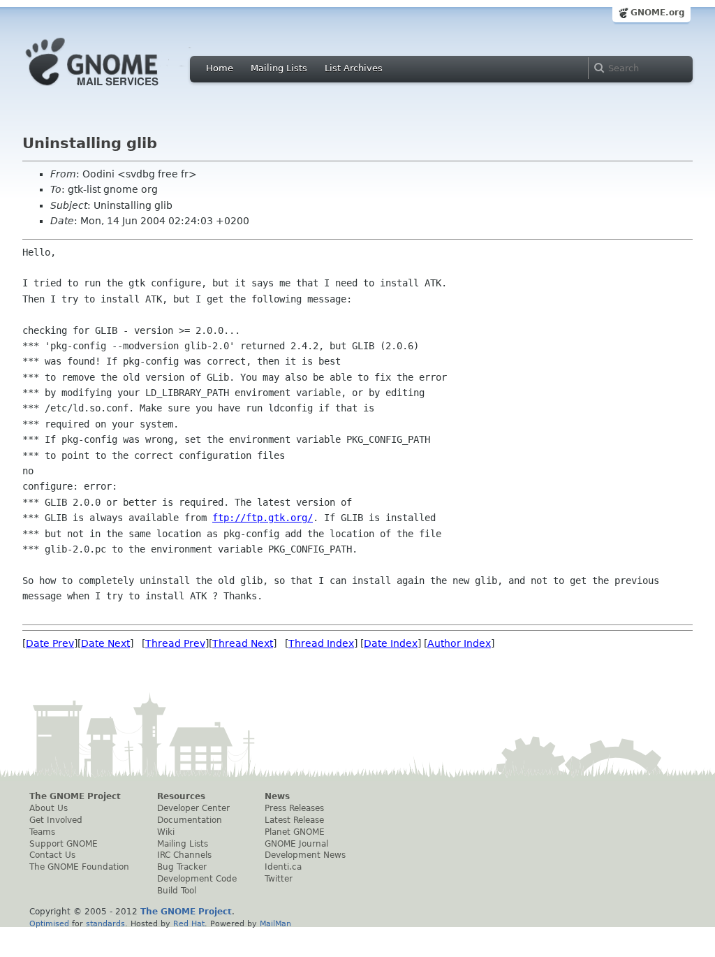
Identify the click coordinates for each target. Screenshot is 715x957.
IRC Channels (184, 855)
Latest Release (294, 820)
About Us (48, 808)
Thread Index (321, 643)
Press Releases (294, 808)
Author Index (459, 643)
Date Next (105, 643)
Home (219, 68)
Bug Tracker (182, 867)
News (277, 796)
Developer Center (193, 808)
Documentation (189, 820)
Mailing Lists (279, 68)
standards (105, 923)
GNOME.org (658, 12)
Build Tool (176, 891)
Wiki (166, 832)
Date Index (391, 643)
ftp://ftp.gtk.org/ (262, 517)
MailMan (275, 923)
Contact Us (52, 855)
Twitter (279, 879)
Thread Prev (175, 643)
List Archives (354, 68)
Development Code (197, 879)
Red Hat (189, 923)
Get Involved (55, 820)
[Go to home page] (113, 89)
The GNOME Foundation (79, 867)
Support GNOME (63, 844)
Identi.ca (283, 867)
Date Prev (50, 643)
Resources (181, 796)
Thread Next (242, 643)
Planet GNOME (295, 832)
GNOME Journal (296, 844)
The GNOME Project (75, 796)
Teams (42, 832)
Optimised (49, 923)
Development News (305, 855)
